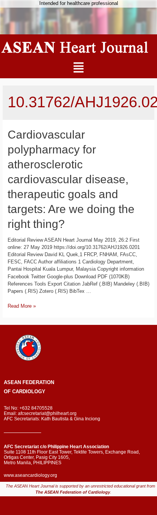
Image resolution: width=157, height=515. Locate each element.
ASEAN (12, 382)
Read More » (22, 306)
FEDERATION (37, 382)
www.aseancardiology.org (30, 475)
